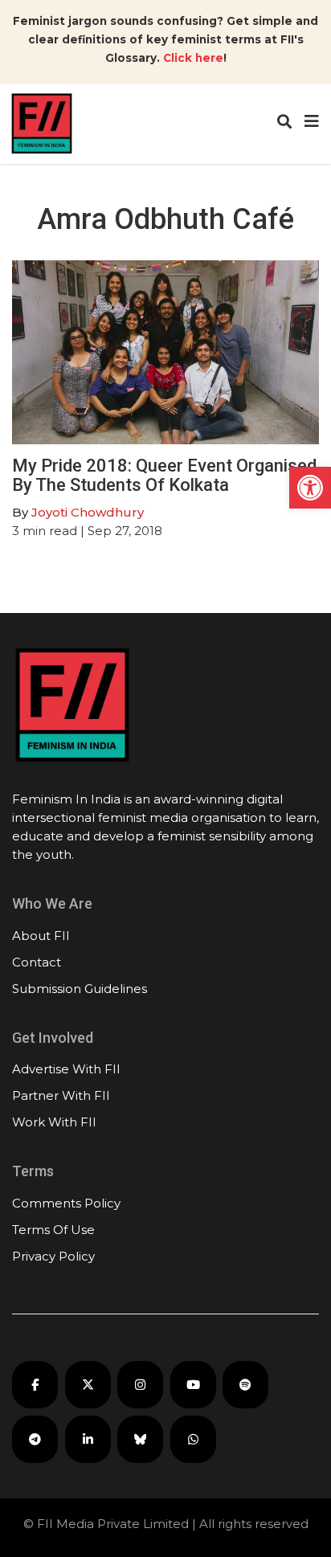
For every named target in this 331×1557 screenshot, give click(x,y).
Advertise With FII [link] (66, 1069)
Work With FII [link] (54, 1122)
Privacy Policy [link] (53, 1256)
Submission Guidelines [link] (79, 988)
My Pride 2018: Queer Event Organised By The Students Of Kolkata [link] (164, 475)
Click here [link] (193, 57)
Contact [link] (36, 962)
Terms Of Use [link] (53, 1229)
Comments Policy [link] (66, 1203)
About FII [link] (41, 935)
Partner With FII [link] (61, 1095)
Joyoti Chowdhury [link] (87, 512)
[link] (310, 488)
